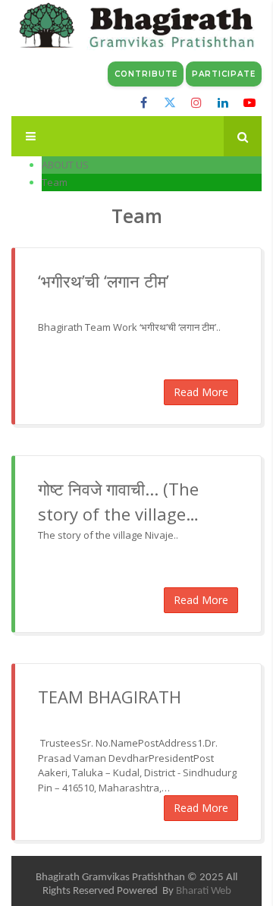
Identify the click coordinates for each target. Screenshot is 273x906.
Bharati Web (203, 891)
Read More (201, 392)
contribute (146, 74)
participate (224, 74)
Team (54, 182)
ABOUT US (65, 164)
